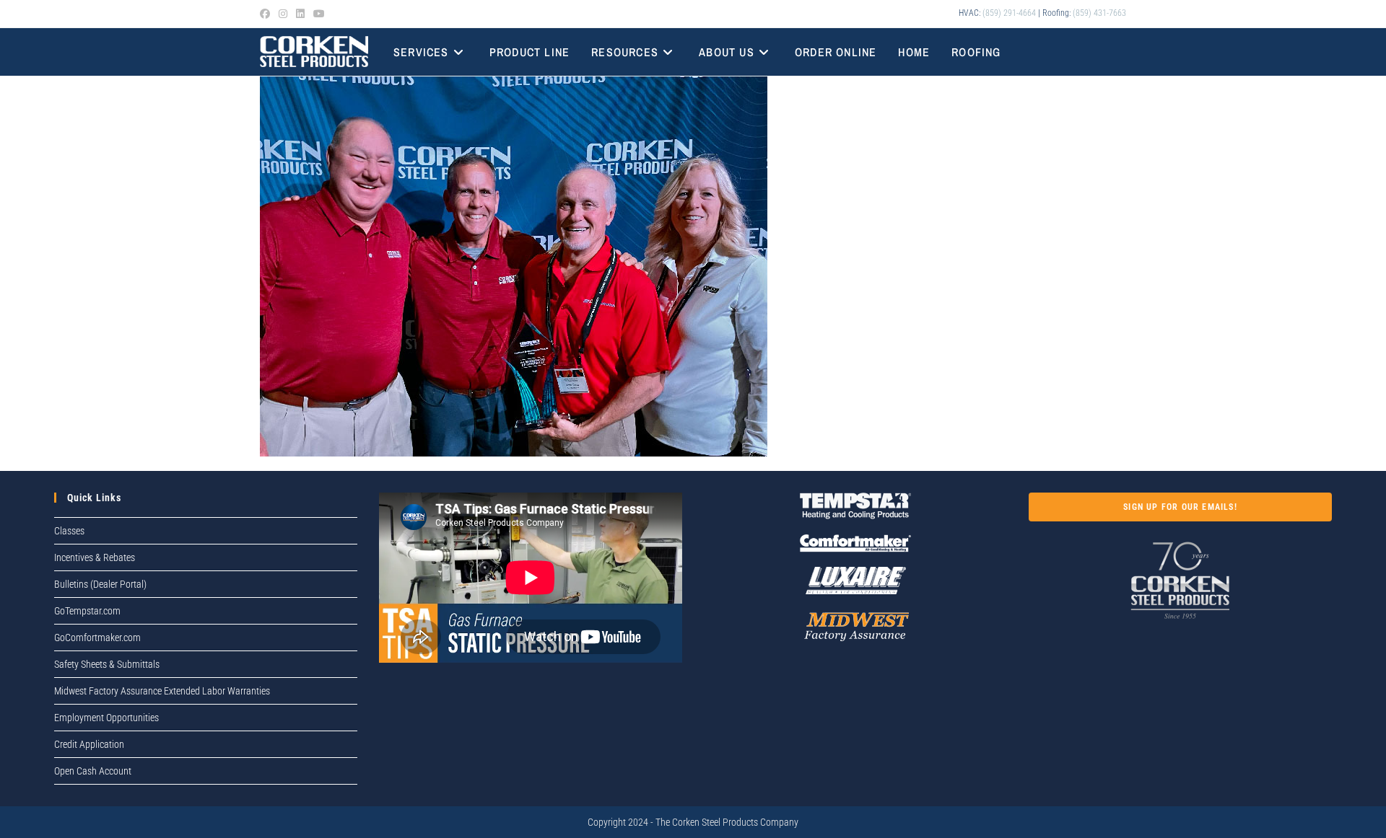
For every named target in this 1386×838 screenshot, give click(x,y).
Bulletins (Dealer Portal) (100, 584)
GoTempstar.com (87, 611)
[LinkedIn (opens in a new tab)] (300, 13)
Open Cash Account (92, 771)
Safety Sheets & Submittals (107, 664)
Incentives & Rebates (94, 557)
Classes (69, 531)
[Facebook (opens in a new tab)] (267, 13)
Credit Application (89, 744)
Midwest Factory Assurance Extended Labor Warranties (162, 691)
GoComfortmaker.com (97, 637)
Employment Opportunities (106, 717)
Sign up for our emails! (1180, 507)
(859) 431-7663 (1099, 13)
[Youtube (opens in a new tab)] (319, 13)
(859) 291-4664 (1009, 13)
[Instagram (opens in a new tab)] (283, 13)
